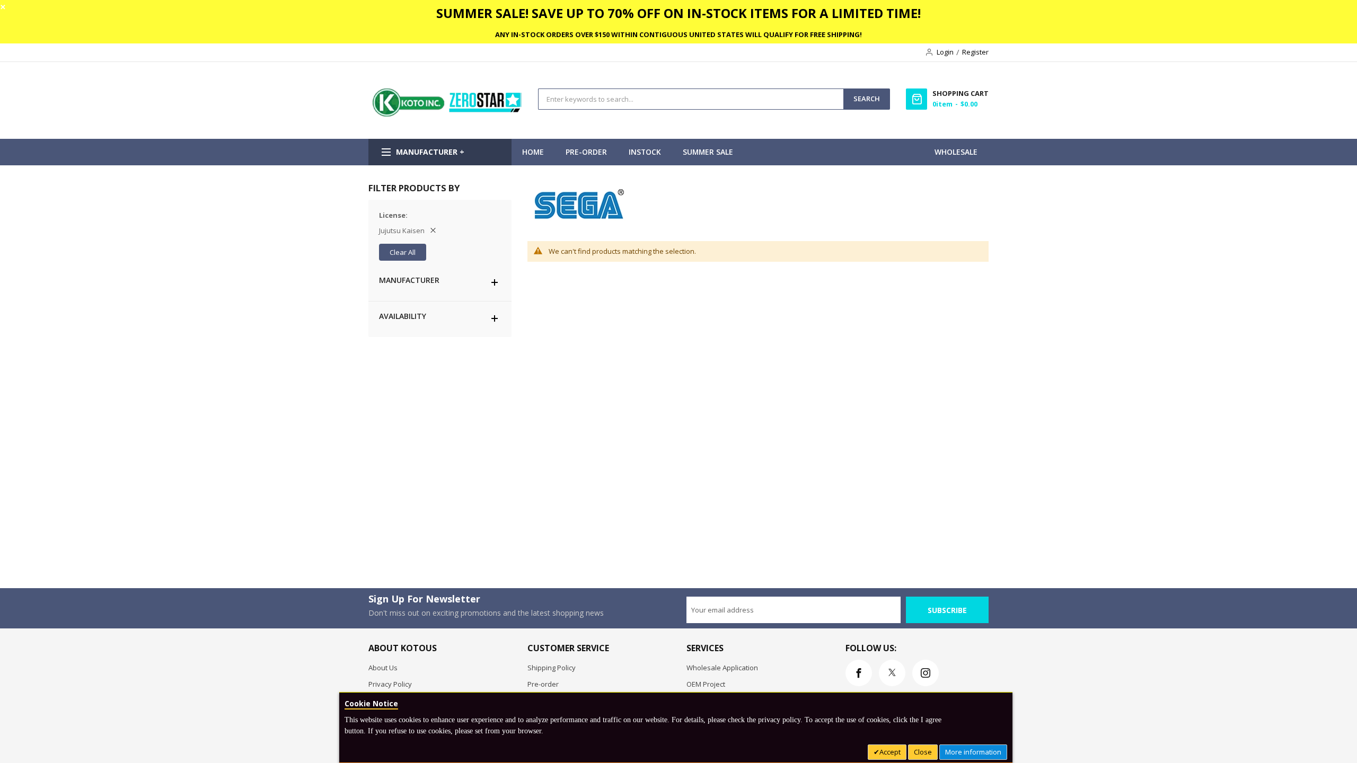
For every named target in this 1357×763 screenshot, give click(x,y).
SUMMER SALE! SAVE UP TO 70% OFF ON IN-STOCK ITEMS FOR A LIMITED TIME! (678, 13)
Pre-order (543, 684)
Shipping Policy (551, 667)
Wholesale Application (722, 667)
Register (975, 52)
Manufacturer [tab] (409, 280)
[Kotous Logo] (447, 113)
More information (973, 752)
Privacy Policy (390, 684)
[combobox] (691, 99)
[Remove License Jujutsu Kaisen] (433, 230)
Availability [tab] (402, 316)
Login (945, 52)
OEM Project (705, 684)
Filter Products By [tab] (414, 188)
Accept (890, 752)
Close (923, 752)
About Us (383, 667)
